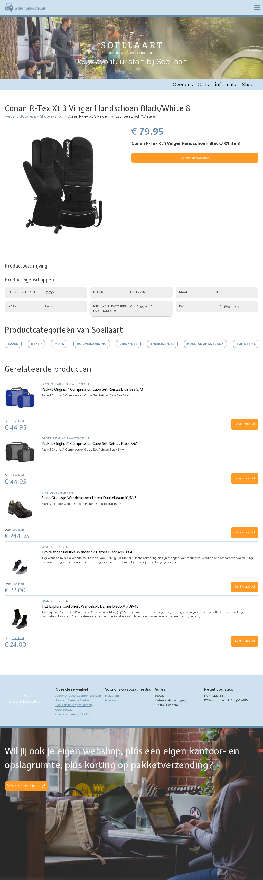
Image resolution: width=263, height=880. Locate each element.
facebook (111, 700)
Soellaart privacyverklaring (73, 705)
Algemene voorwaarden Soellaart (78, 696)
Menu (257, 7)
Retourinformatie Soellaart (73, 700)
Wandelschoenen (57, 492)
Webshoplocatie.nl (20, 116)
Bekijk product (244, 424)
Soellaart (18, 421)
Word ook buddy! (26, 786)
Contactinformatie (218, 84)
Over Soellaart (64, 709)
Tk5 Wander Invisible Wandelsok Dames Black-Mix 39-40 (88, 552)
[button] (63, 242)
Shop (248, 84)
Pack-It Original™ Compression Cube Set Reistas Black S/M (89, 443)
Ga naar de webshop (195, 158)
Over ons (183, 84)
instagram (112, 696)
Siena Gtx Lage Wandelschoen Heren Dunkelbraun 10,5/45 (89, 498)
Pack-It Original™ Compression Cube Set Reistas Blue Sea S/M (92, 389)
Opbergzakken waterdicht (66, 384)
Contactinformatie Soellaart (74, 714)
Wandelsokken (55, 547)
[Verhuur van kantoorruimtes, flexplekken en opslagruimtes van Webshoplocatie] (25, 7)
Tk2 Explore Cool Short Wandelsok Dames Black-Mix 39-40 (90, 606)
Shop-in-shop (51, 116)
